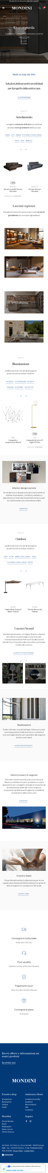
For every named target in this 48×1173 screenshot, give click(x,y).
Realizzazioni (6, 1126)
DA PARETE (30, 381)
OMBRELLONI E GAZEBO (22, 556)
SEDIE (22, 141)
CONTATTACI (23, 509)
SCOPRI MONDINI (24, 97)
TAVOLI (17, 141)
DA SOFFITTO (29, 387)
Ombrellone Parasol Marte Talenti (13, 611)
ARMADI (18, 135)
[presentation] (21, 148)
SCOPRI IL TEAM (23, 894)
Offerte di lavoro (8, 1132)
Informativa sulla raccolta (13, 1170)
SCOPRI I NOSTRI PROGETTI (23, 745)
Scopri (24, 41)
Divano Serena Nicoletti (35, 190)
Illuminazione (6, 1102)
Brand (4, 1124)
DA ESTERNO (19, 387)
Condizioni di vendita (32, 1099)
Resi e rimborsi (30, 1104)
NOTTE (24, 268)
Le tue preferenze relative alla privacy (25, 1166)
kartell (12, 674)
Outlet (4, 1107)
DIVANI (7, 135)
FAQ (26, 1107)
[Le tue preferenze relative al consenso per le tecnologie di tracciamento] (4, 1169)
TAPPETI (30, 562)
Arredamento (7, 1099)
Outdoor (5, 1104)
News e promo (7, 1129)
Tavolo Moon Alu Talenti (35, 611)
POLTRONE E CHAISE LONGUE (32, 135)
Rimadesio (35, 674)
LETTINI (11, 556)
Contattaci (29, 1110)
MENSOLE (29, 141)
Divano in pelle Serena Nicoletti (13, 190)
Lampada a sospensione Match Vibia (13, 441)
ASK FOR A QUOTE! (33, 1)
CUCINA (24, 303)
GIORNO (24, 239)
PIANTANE (10, 387)
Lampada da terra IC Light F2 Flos (34, 441)
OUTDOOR (24, 332)
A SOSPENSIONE (20, 381)
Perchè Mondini (7, 1121)
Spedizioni (29, 1102)
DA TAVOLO (10, 381)
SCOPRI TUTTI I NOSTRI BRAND (23, 653)
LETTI (13, 135)
